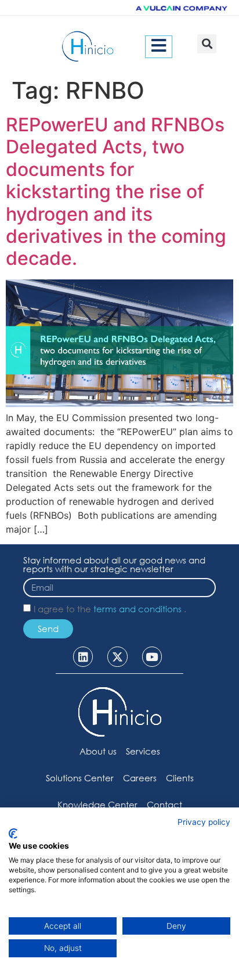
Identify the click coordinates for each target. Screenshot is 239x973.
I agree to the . (110, 609)
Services (143, 751)
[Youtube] (152, 656)
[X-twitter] (117, 656)
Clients (180, 778)
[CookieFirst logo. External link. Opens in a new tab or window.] (13, 833)
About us (98, 751)
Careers (140, 778)
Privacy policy (204, 822)
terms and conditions (138, 609)
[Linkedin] (83, 656)
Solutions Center (80, 778)
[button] (206, 43)
